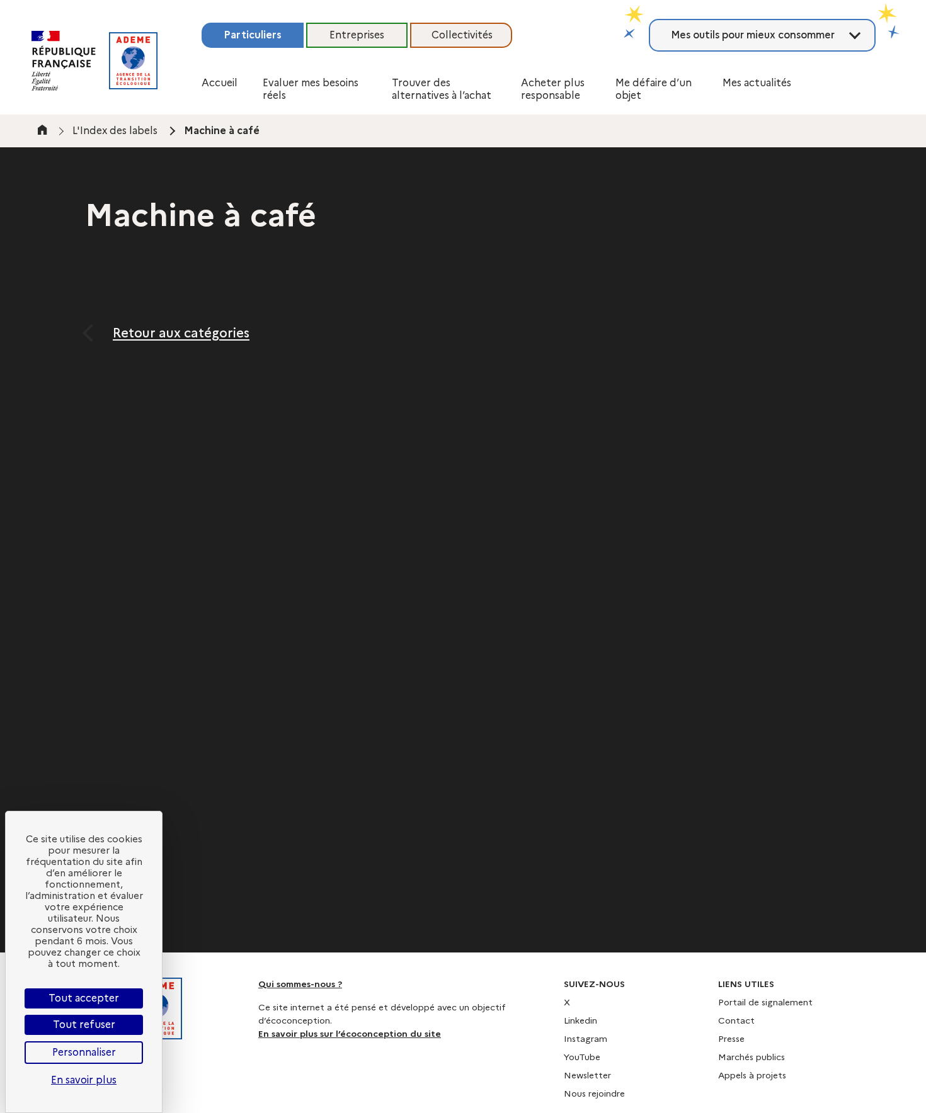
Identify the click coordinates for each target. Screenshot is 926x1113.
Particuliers (253, 35)
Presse (731, 1038)
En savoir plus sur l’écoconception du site (349, 1033)
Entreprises (356, 35)
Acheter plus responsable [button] (553, 89)
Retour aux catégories (181, 333)
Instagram (585, 1038)
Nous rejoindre (594, 1093)
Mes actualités (757, 83)
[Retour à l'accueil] (133, 61)
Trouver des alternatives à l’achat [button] (441, 89)
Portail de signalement (765, 1002)
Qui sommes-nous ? (300, 984)
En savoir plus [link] (84, 1080)
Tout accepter (84, 998)
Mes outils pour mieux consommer (753, 35)
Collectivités (462, 35)
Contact (736, 1020)
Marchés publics (751, 1057)
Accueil (219, 83)
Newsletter (587, 1075)
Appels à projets (752, 1075)
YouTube (582, 1057)
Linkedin (580, 1020)
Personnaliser (84, 1052)
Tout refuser (84, 1025)
